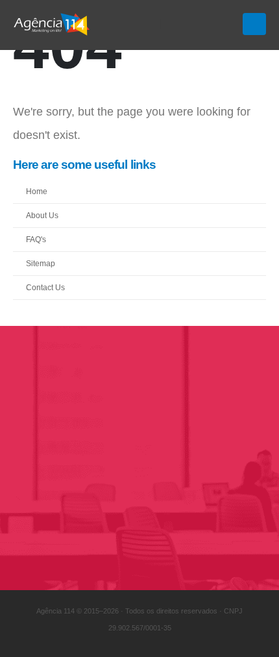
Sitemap (40, 263)
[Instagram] (201, 24)
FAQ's (36, 239)
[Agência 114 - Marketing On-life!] (52, 24)
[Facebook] (179, 24)
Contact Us (45, 287)
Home (36, 191)
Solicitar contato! (85, 525)
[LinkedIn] (223, 24)
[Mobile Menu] (254, 24)
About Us (42, 215)
